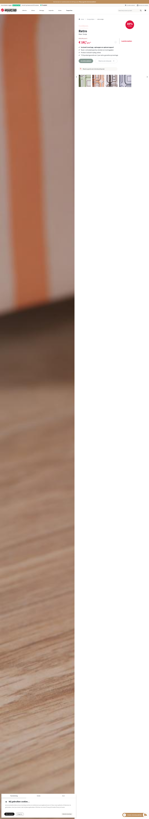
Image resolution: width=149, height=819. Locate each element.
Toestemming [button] (14, 796)
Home (82, 19)
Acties (59, 10)
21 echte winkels (130, 5)
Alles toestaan (9, 814)
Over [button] (63, 796)
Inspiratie (51, 10)
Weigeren (19, 814)
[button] (74, 2)
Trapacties (69, 10)
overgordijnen (90, 19)
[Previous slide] (76, 77)
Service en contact (143, 5)
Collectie (24, 10)
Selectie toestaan (67, 814)
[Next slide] (147, 77)
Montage (41, 10)
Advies (33, 10)
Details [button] (38, 796)
